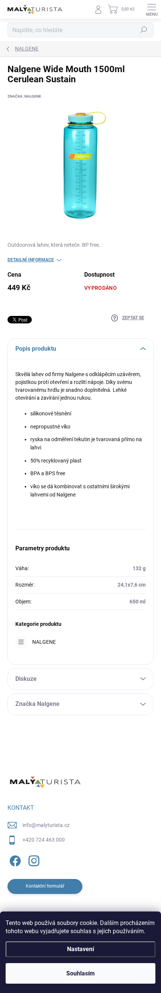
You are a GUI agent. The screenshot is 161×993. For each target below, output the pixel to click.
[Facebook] (14, 859)
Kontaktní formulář (45, 886)
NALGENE (44, 642)
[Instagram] (32, 859)
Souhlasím (80, 973)
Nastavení (80, 949)
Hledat (144, 30)
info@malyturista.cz (46, 825)
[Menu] (151, 9)
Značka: (24, 96)
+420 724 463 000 (43, 840)
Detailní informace (30, 259)
